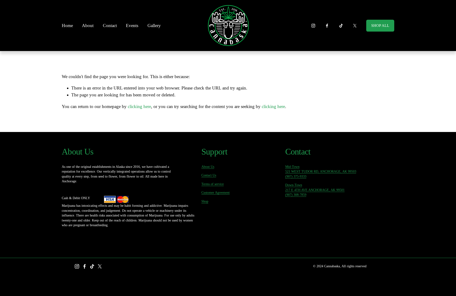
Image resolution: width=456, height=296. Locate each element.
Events (132, 25)
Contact (110, 25)
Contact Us (208, 175)
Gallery (154, 25)
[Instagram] (313, 25)
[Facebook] (327, 25)
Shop (204, 201)
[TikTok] (341, 25)
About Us (207, 167)
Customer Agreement (215, 192)
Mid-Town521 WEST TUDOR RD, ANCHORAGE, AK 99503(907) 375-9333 (320, 171)
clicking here (139, 106)
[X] (354, 25)
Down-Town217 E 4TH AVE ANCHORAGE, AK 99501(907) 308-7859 (315, 190)
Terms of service (212, 184)
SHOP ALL (380, 25)
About (88, 25)
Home (67, 25)
